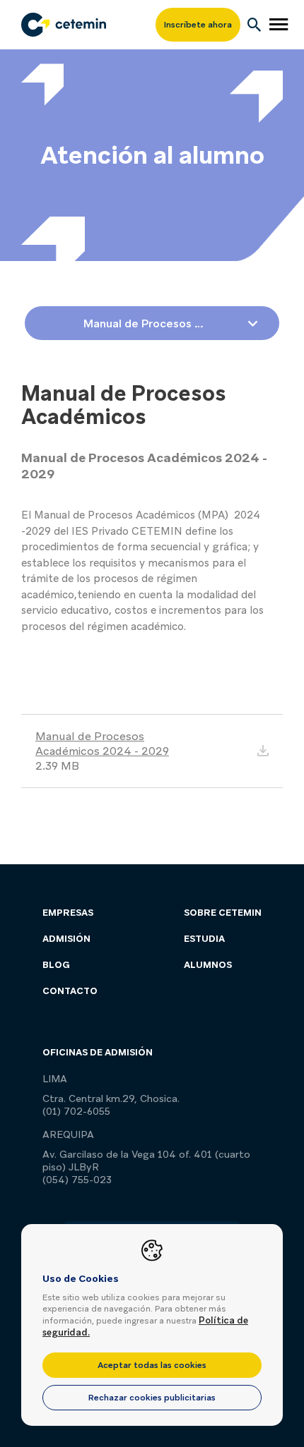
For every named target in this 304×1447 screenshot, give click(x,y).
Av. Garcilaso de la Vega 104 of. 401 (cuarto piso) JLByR (146, 1160)
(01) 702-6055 (76, 1111)
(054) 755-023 (77, 1179)
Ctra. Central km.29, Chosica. (111, 1098)
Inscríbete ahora (198, 24)
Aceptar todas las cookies (152, 1365)
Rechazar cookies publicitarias (152, 1397)
